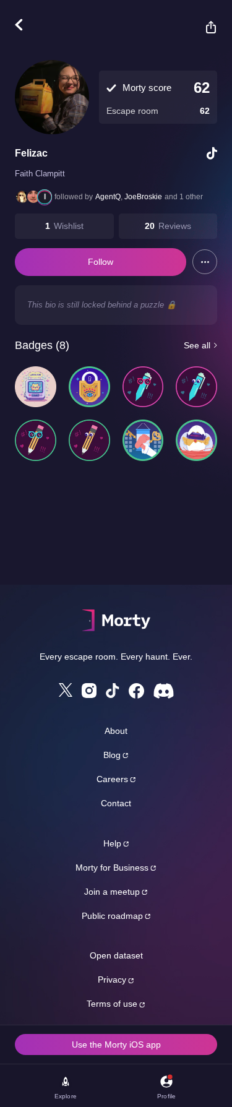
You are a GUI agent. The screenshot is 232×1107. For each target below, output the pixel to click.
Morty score (146, 87)
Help (112, 843)
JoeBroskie (143, 196)
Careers (112, 779)
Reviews (174, 226)
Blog (112, 755)
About (116, 731)
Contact (116, 803)
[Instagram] (89, 690)
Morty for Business (111, 867)
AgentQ (108, 196)
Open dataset (116, 955)
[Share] (204, 27)
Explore (65, 1096)
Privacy (112, 979)
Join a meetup (112, 892)
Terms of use (112, 1004)
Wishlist (69, 226)
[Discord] (163, 691)
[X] (65, 690)
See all (197, 345)
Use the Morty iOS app (116, 1044)
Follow (100, 262)
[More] (204, 261)
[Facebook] (136, 691)
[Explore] (25, 24)
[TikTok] (112, 691)
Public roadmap (112, 916)
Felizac (31, 153)
